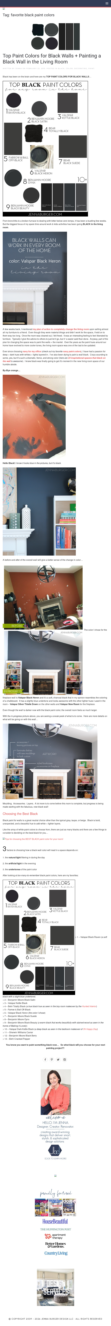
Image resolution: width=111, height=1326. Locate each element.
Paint (91, 68)
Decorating (80, 68)
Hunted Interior (89, 1006)
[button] (107, 3)
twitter (58, 1060)
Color (69, 68)
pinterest (52, 1060)
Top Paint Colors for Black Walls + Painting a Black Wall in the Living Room (52, 59)
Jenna (18, 68)
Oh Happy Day (90, 1029)
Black (61, 68)
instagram (65, 1060)
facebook (45, 1060)
